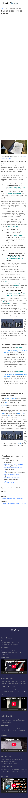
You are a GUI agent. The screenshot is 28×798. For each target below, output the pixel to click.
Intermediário (18, 284)
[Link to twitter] (15, 630)
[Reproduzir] (3, 672)
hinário (3, 652)
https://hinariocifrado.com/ (11, 471)
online (24, 691)
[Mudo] (22, 672)
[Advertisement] (14, 75)
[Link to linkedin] (18, 630)
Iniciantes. (6, 281)
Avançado (16, 285)
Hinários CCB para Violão (14, 193)
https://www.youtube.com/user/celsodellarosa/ (13, 493)
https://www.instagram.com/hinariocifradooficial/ (13, 503)
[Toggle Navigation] (25, 2)
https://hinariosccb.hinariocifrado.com (13, 464)
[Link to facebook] (9, 630)
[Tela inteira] (25, 672)
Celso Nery (19, 443)
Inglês (8, 303)
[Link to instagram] (12, 630)
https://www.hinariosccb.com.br (12, 477)
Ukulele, (3, 302)
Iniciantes (19, 347)
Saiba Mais (21, 189)
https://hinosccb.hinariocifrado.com (13, 474)
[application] (14, 666)
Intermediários (20, 371)
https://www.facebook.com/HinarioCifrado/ (12, 498)
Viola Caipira (20, 413)
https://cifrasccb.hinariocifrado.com (13, 467)
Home (2, 8)
